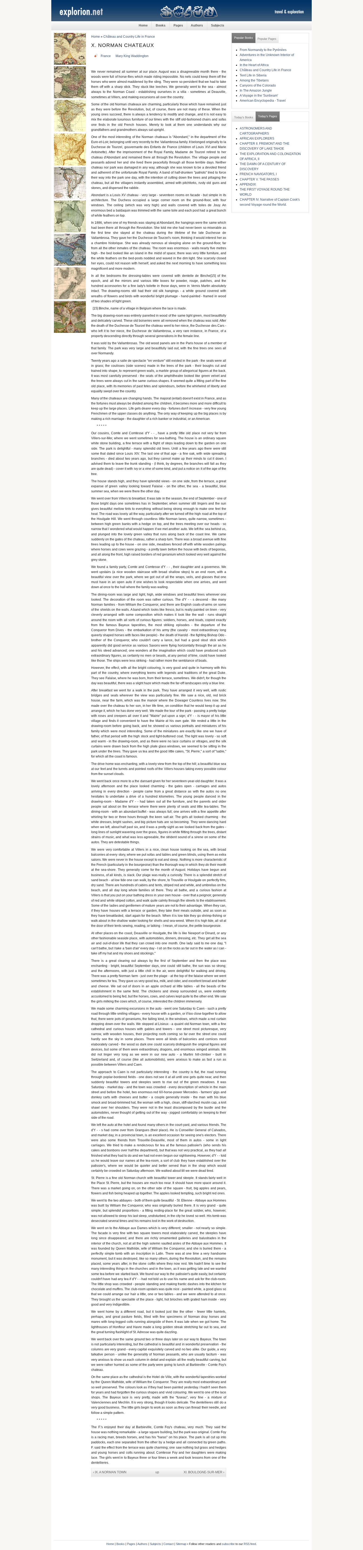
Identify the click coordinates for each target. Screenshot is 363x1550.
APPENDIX (248, 184)
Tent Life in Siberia (253, 75)
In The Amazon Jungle (256, 90)
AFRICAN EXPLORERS (257, 138)
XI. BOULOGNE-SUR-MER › (204, 1472)
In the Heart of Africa (254, 65)
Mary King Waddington (132, 56)
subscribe (228, 1543)
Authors (197, 25)
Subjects (217, 25)
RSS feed (250, 1543)
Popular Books (243, 37)
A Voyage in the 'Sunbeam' (259, 95)
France (106, 56)
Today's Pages (267, 116)
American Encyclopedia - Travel (263, 100)
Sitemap (181, 1543)
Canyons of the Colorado (258, 85)
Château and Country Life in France (129, 36)
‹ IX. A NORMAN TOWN (109, 1472)
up (157, 1472)
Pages (178, 25)
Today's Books (243, 117)
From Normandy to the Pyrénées (263, 50)
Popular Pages (267, 38)
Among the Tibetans (254, 80)
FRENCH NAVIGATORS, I (258, 174)
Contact (168, 1543)
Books (161, 25)
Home (143, 25)
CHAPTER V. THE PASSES (259, 179)
